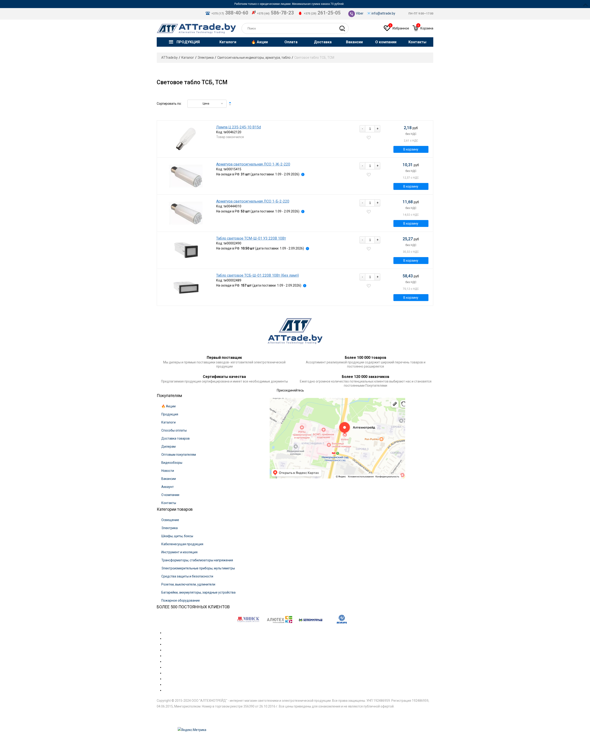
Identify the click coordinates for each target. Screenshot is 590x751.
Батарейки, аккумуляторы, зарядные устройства (198, 592)
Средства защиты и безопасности (187, 576)
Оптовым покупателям (178, 454)
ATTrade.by (169, 57)
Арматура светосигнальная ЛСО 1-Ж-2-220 (253, 164)
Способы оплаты (174, 430)
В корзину (410, 149)
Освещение (170, 520)
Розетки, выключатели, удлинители (188, 584)
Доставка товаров (175, 438)
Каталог (187, 57)
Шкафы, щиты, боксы (177, 536)
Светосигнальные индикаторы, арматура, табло (254, 57)
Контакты (168, 503)
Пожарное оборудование (180, 600)
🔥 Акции (168, 406)
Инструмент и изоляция (179, 552)
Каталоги (168, 422)
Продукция (169, 414)
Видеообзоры (171, 462)
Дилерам (168, 446)
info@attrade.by (383, 13)
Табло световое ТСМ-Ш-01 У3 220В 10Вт (251, 238)
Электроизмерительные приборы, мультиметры (198, 568)
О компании (170, 495)
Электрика (206, 57)
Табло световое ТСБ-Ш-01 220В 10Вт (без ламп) (257, 275)
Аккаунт (167, 487)
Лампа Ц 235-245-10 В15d (238, 127)
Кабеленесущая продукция (182, 544)
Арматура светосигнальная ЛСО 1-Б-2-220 (252, 201)
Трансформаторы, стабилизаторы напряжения (197, 560)
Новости (167, 471)
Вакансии (168, 479)
